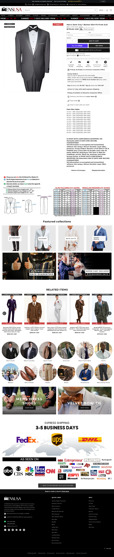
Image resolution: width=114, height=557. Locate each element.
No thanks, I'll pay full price (57, 297)
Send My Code (57, 293)
